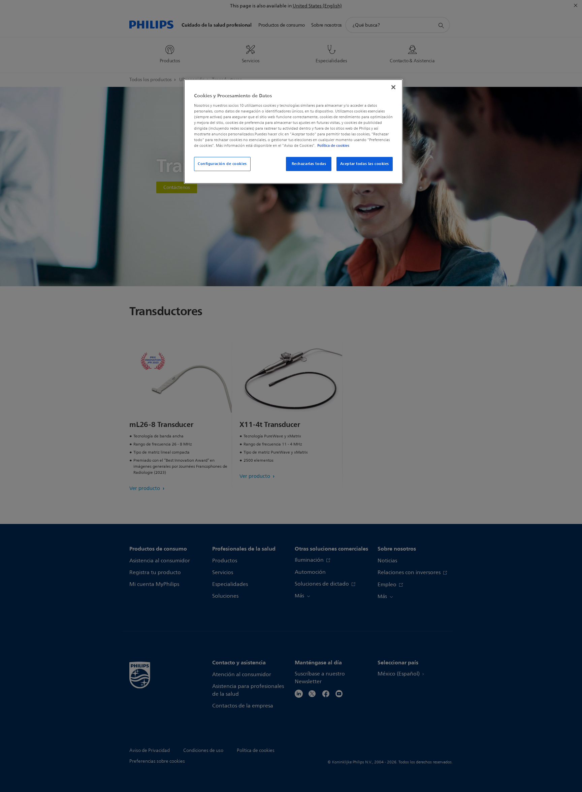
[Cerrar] (393, 87)
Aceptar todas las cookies (364, 163)
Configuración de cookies (222, 163)
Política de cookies (333, 145)
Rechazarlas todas (309, 163)
